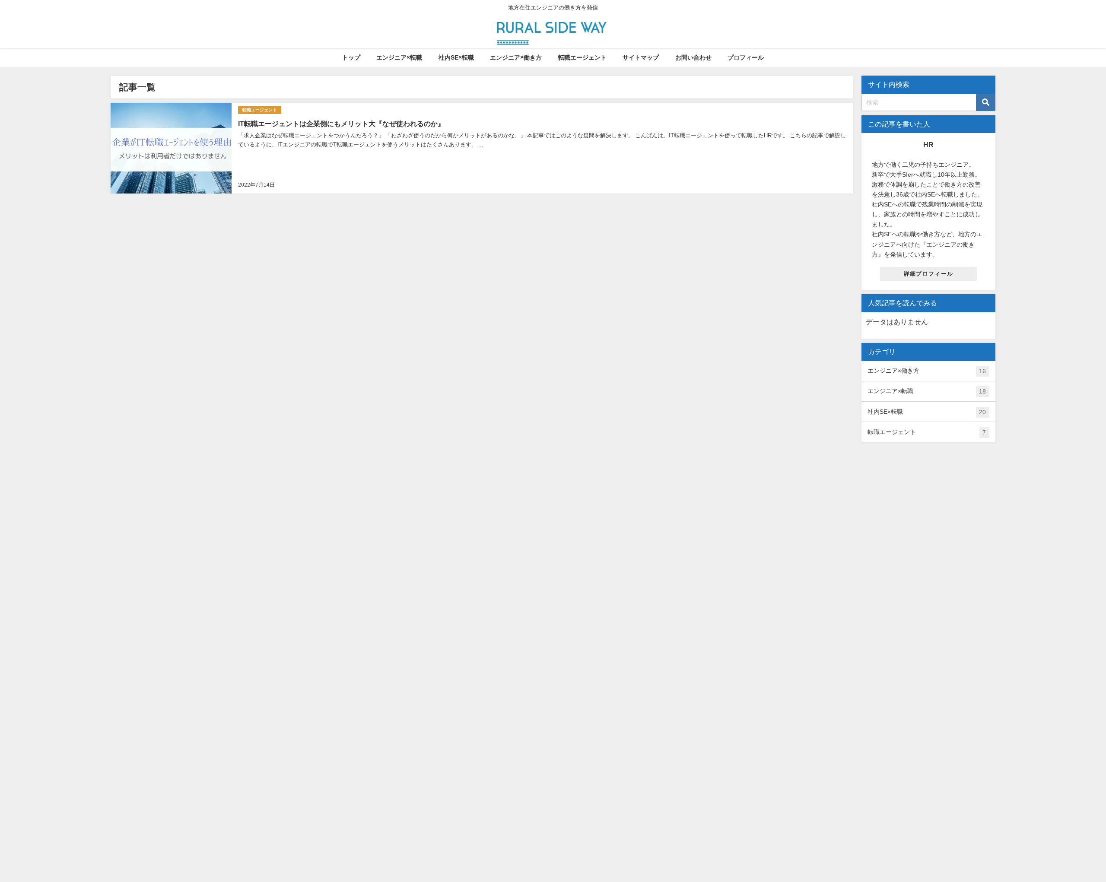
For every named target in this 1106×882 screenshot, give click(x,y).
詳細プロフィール (928, 273)
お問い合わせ (693, 57)
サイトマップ (641, 57)
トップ (351, 57)
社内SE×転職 (456, 57)
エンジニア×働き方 (516, 57)
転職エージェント (582, 57)
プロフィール (746, 57)
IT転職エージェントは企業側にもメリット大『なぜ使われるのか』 (341, 123)
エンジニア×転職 (399, 57)
